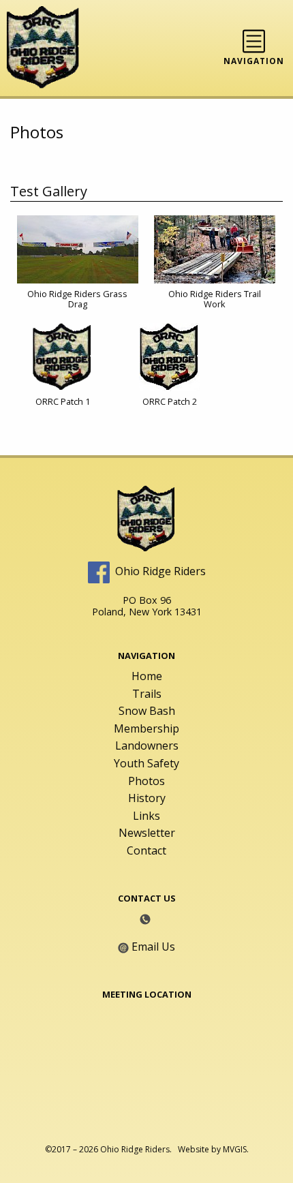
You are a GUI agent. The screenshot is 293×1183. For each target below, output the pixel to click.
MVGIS (235, 1149)
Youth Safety (146, 763)
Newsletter (147, 832)
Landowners (147, 745)
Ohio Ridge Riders (160, 571)
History (147, 797)
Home (147, 676)
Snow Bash (147, 710)
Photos (146, 780)
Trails (146, 693)
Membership (146, 728)
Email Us (153, 946)
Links (146, 815)
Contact (146, 850)
